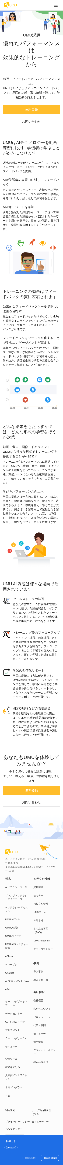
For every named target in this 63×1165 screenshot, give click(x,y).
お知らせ (38, 920)
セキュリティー (40, 1121)
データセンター (13, 1013)
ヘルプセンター (13, 1128)
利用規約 (10, 1110)
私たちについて (42, 1008)
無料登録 (31, 110)
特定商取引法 (40, 1062)
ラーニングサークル (16, 1038)
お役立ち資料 (40, 903)
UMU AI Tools (12, 919)
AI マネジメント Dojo (17, 981)
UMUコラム (39, 912)
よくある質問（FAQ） (40, 930)
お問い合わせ (31, 121)
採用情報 (38, 1041)
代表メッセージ (42, 1017)
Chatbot (9, 972)
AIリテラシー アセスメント (16, 909)
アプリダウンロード (44, 948)
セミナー (38, 895)
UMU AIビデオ (13, 936)
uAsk (8, 989)
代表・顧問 (39, 1025)
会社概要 (38, 1000)
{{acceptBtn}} (50, 1158)
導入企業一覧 (40, 979)
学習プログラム (13, 1087)
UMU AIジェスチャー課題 (16, 946)
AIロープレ (11, 964)
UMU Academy (41, 940)
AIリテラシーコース (16, 887)
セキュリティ (12, 1046)
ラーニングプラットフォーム (16, 1003)
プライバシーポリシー (44, 1052)
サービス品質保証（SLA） (41, 1112)
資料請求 (38, 887)
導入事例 (38, 971)
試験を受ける (12, 1067)
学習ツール (11, 1058)
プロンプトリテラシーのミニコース (16, 897)
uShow (9, 956)
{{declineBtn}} (30, 1158)
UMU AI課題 (12, 927)
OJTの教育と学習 (15, 1021)
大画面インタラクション (16, 1077)
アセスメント (12, 1030)
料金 (7, 1095)
